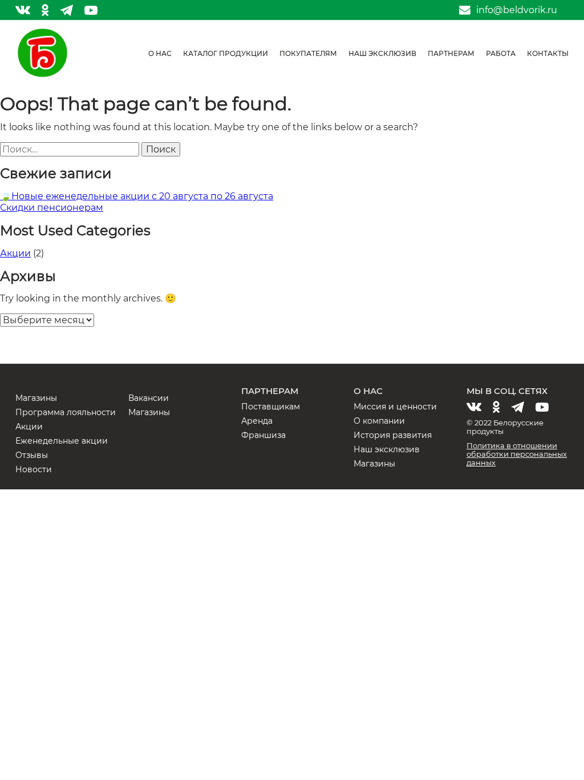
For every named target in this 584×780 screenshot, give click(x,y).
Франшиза (263, 435)
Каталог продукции (225, 53)
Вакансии (148, 398)
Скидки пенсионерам (51, 207)
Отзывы (31, 455)
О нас (160, 53)
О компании (379, 421)
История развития (393, 435)
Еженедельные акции (61, 441)
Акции (15, 253)
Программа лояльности (65, 412)
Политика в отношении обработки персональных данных (517, 454)
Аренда (257, 421)
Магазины (36, 398)
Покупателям (308, 53)
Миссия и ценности (395, 406)
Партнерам (451, 53)
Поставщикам (270, 406)
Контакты (548, 53)
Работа (501, 53)
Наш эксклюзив (382, 53)
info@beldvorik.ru (516, 10)
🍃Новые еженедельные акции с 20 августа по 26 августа (136, 196)
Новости (33, 469)
